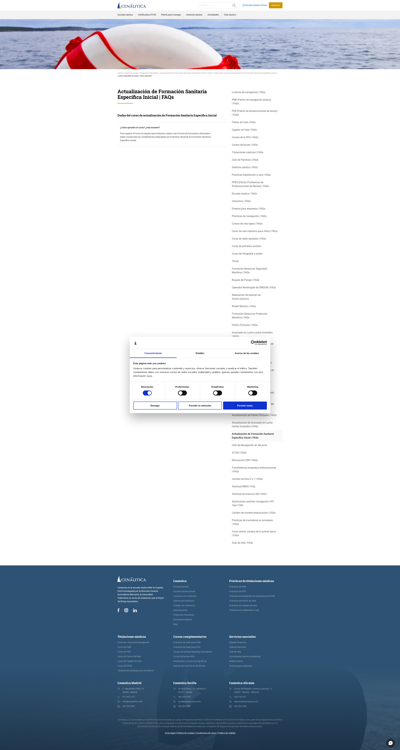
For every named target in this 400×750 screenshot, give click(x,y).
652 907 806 (128, 706)
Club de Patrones (237, 647)
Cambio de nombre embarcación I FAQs (253, 512)
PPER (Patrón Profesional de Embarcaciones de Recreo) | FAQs (250, 184)
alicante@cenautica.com (246, 701)
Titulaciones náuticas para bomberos (135, 670)
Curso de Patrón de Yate (129, 656)
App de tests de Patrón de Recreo (189, 666)
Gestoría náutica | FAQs (245, 167)
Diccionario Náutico (182, 619)
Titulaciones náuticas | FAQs (247, 152)
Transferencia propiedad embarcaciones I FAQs (254, 469)
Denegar (155, 405)
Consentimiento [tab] (153, 353)
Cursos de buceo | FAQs (245, 144)
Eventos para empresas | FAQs (248, 208)
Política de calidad (226, 733)
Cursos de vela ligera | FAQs (247, 223)
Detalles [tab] (200, 353)
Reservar (275, 5)
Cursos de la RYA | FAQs (245, 137)
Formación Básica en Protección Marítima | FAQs (250, 315)
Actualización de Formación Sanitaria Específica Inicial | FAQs (253, 435)
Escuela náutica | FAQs (244, 193)
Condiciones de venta (206, 733)
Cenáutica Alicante (241, 683)
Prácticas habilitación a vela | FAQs (251, 174)
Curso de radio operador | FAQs (249, 238)
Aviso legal (170, 733)
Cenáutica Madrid (129, 683)
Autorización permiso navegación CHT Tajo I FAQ (253, 503)
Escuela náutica (181, 586)
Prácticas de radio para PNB (187, 642)
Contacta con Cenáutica (185, 596)
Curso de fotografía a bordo (247, 253)
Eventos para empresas (240, 666)
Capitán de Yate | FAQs (244, 129)
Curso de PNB (124, 647)
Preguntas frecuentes (183, 615)
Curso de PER (124, 652)
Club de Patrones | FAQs (245, 159)
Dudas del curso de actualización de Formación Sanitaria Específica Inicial (167, 115)
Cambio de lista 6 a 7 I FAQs (247, 478)
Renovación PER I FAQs (245, 460)
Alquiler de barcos (237, 642)
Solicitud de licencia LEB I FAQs (249, 493)
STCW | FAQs (239, 452)
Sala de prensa (180, 610)
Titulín (235, 261)
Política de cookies (185, 733)
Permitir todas (245, 405)
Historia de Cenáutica (183, 600)
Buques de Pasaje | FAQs (245, 279)
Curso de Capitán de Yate (130, 661)
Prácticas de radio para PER (186, 647)
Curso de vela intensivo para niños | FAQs (254, 231)
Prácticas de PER (237, 591)
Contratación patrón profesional (244, 656)
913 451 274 (128, 697)
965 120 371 (240, 697)
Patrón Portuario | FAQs (245, 325)
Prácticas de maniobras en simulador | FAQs (252, 522)
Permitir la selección (200, 405)
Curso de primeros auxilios (246, 246)
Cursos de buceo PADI (184, 656)
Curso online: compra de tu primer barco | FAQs (254, 533)
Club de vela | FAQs (242, 542)
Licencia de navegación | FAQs (248, 92)
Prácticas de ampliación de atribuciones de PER (252, 596)
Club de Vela (235, 652)
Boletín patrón (236, 661)
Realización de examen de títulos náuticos (246, 296)
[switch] (182, 392)
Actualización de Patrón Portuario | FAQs (254, 415)
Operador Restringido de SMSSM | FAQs (254, 287)
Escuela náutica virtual (255, 5)
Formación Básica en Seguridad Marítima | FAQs (249, 270)
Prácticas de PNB (237, 586)
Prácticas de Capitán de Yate (243, 605)
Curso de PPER (125, 666)
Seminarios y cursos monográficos (190, 661)
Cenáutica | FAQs (241, 201)
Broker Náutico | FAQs (244, 306)
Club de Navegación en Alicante (249, 445)
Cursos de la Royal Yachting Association (192, 652)
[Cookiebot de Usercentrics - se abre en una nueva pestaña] (253, 342)
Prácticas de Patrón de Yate (242, 600)
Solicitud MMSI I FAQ (243, 486)
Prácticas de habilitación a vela (244, 610)
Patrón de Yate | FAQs (244, 122)
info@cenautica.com (132, 701)
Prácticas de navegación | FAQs (249, 216)
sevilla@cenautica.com (189, 701)
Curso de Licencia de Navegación (133, 642)
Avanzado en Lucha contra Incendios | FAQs (252, 334)
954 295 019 (184, 697)
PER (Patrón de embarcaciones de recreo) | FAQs (255, 113)
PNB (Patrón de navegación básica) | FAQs (251, 101)
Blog (175, 624)
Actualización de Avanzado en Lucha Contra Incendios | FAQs (252, 424)
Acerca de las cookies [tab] (247, 353)
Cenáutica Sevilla (184, 683)
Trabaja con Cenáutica (184, 605)
